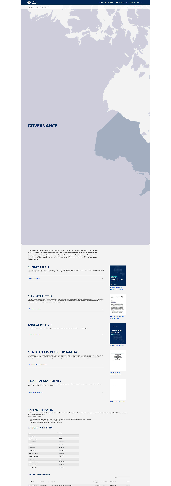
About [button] (101, 2)
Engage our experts (135, 7)
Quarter (105, 481)
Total (60, 433)
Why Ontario (31, 7)
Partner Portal (120, 2)
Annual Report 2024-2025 (117, 345)
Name (29, 433)
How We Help (39, 7)
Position (42, 481)
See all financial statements (36, 392)
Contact (127, 2)
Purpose (53, 481)
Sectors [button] (46, 7)
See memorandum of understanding (38, 364)
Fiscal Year (96, 481)
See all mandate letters (35, 308)
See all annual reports (34, 334)
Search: (115, 477)
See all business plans (34, 278)
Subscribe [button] (133, 2)
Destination (113, 481)
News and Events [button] (109, 2)
